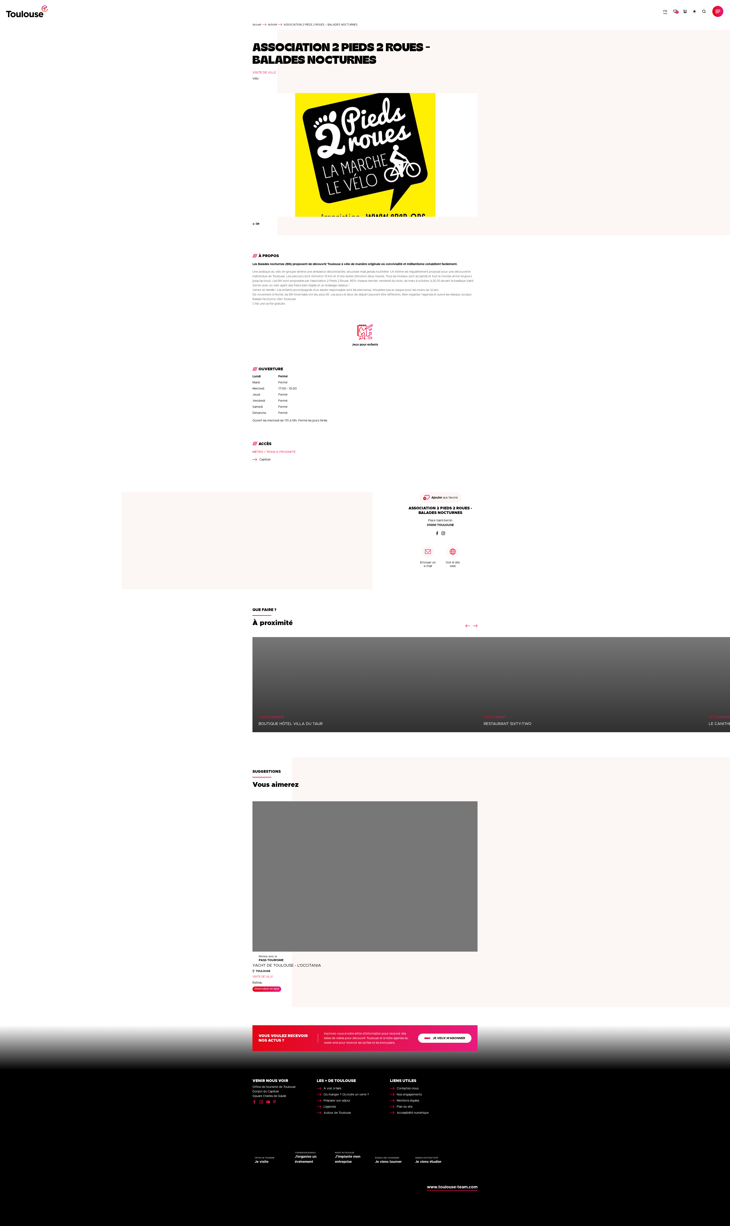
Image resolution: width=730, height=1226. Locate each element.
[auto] (694, 11)
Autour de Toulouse (337, 1112)
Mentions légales (408, 1100)
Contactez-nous (408, 1088)
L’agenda (330, 1106)
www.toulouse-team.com (452, 1187)
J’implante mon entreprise (347, 1159)
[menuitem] (665, 11)
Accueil (256, 24)
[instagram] (443, 533)
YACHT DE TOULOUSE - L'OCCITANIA (286, 965)
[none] (665, 11)
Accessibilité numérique (413, 1112)
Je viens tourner (388, 1162)
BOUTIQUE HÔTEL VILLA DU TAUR (291, 724)
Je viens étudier (428, 1162)
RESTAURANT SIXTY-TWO (507, 724)
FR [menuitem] (665, 11)
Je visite (261, 1162)
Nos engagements (409, 1094)
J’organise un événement (306, 1159)
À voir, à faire (332, 1088)
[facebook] (437, 533)
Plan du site (405, 1106)
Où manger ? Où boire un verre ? (346, 1094)
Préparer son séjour (337, 1100)
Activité (272, 24)
